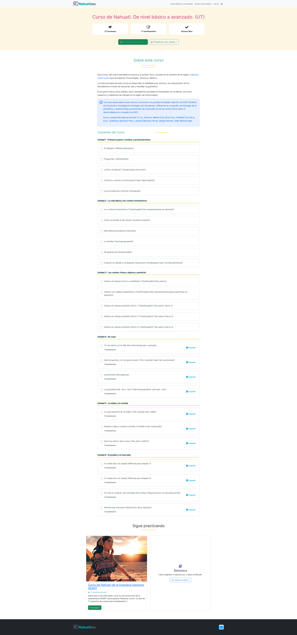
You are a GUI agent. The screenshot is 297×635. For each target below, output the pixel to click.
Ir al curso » (95, 607)
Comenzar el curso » (134, 42)
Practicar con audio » (165, 42)
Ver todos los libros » (180, 580)
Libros (216, 4)
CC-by (139, 117)
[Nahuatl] (84, 4)
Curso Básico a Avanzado (181, 4)
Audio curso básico (203, 4)
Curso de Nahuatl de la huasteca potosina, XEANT (116, 586)
